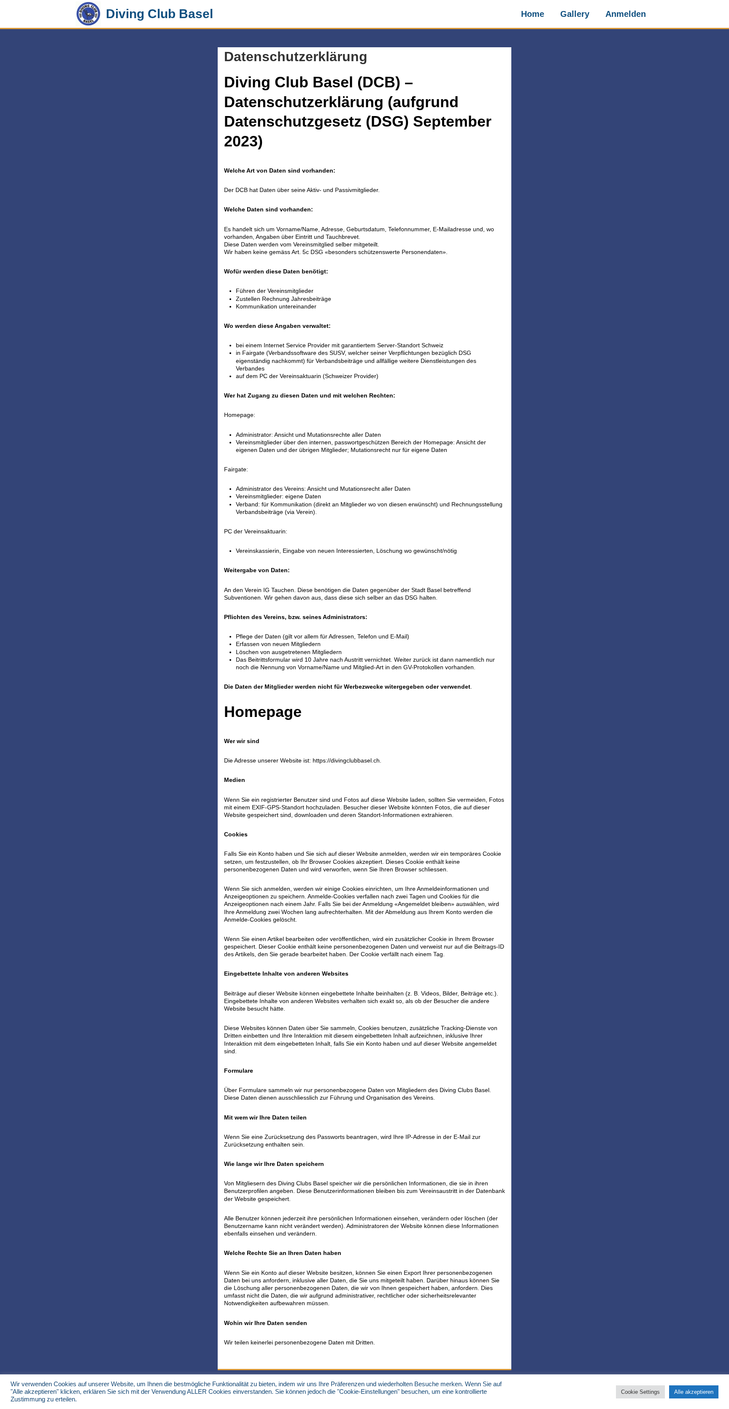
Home (532, 14)
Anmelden (625, 14)
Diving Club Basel (159, 14)
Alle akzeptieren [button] (693, 1392)
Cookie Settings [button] (640, 1392)
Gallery (574, 14)
